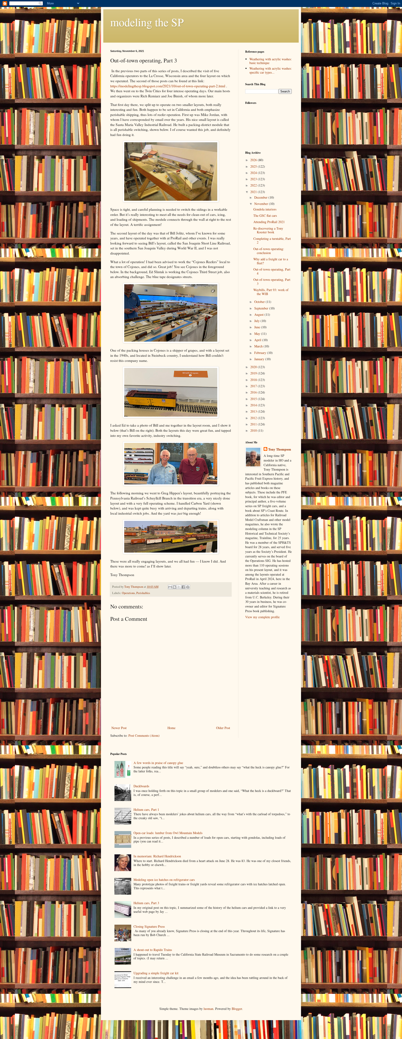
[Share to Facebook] (183, 587)
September (261, 308)
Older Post (223, 728)
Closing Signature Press (149, 926)
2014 (254, 405)
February (260, 352)
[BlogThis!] (174, 587)
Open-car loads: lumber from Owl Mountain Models (168, 833)
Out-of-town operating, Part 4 (271, 271)
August (259, 314)
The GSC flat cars (265, 215)
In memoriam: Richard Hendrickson (157, 856)
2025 (254, 166)
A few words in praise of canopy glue (158, 763)
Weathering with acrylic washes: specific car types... (270, 70)
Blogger (237, 1008)
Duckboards (141, 786)
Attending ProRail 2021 (269, 222)
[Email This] (170, 587)
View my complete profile (262, 617)
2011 (254, 424)
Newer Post (119, 728)
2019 (254, 373)
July (257, 321)
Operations (128, 593)
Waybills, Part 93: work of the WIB (270, 292)
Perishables (143, 593)
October (260, 301)
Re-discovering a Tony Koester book (268, 230)
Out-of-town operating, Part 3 (271, 281)
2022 (254, 185)
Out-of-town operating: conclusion (268, 251)
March (259, 346)
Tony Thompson (279, 449)
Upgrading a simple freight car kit (156, 973)
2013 (254, 411)
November (261, 203)
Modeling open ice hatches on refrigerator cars (164, 879)
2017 (254, 386)
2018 (254, 379)
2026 (254, 160)
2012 (254, 418)
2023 (254, 179)
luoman (208, 1008)
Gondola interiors (264, 209)
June (257, 327)
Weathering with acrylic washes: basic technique (270, 61)
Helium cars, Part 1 (146, 809)
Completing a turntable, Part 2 (272, 240)
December (261, 197)
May (257, 333)
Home (171, 728)
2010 (254, 430)
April (258, 340)
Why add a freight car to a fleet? (270, 261)
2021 (254, 192)
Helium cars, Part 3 (146, 903)
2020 (254, 367)
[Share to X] (179, 587)
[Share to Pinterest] (187, 587)
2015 (254, 399)
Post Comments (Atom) (144, 735)
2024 (254, 172)
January (259, 359)
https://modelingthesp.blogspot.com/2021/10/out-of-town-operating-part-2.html (167, 86)
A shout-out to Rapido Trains (153, 949)
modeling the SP (147, 21)
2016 (254, 392)
